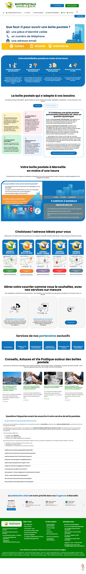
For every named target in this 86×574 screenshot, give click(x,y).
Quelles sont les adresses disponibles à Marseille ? (19, 450)
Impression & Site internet (64, 347)
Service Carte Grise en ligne (32, 552)
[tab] (43, 420)
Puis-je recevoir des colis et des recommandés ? (18, 478)
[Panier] (76, 12)
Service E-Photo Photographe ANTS (50, 552)
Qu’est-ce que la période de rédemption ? (16, 475)
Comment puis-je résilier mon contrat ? (16, 469)
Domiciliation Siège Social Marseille (53, 554)
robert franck (71, 501)
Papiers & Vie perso (22, 347)
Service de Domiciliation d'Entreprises (33, 554)
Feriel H (30, 501)
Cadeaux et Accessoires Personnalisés (12, 554)
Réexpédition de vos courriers (15, 319)
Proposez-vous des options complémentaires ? (18, 459)
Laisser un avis (11, 509)
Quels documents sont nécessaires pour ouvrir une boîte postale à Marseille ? (73, 387)
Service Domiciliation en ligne (71, 554)
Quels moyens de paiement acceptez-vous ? (17, 462)
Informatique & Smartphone (78, 347)
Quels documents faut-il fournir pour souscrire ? (18, 456)
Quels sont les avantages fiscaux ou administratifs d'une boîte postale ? (31, 387)
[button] (72, 5)
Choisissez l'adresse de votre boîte (13, 70)
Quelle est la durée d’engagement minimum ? (18, 466)
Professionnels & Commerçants (36, 347)
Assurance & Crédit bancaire (50, 347)
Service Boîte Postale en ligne (38, 555)
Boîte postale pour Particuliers (22, 555)
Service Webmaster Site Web (55, 555)
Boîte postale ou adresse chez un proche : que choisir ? (53, 386)
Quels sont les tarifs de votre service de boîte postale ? (20, 453)
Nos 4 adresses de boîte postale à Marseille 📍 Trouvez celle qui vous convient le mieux (10, 388)
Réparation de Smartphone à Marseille (74, 555)
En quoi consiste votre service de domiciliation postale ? (21, 421)
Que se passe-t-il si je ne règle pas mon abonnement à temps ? (22, 472)
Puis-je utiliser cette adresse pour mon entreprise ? (19, 481)
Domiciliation (8, 347)
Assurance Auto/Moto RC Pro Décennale (13, 552)
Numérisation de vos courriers (43, 319)
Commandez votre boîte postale (33, 70)
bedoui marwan (52, 501)
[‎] (3, 13)
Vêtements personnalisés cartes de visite (72, 552)
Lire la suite (5, 401)
